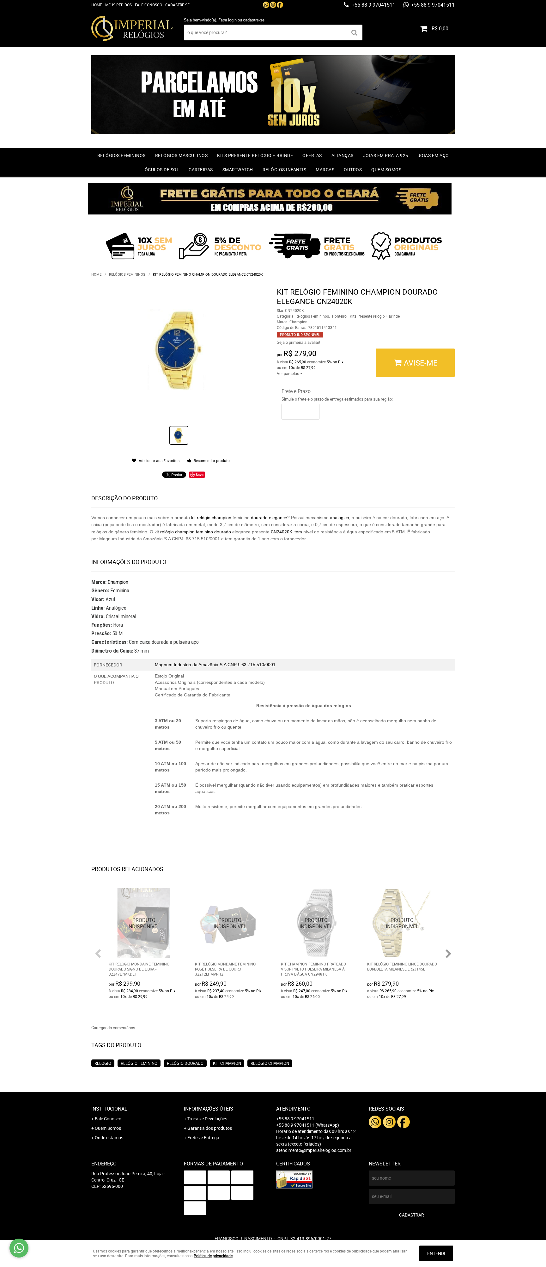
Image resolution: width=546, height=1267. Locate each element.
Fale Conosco (148, 4)
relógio (203, 517)
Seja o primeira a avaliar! (298, 342)
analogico (339, 517)
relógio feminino (139, 1063)
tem (298, 531)
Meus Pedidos (118, 4)
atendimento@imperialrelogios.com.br (313, 1150)
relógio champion (270, 1063)
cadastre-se (253, 20)
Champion (118, 582)
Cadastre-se (177, 4)
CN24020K (282, 532)
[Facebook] (280, 5)
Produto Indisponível (144, 923)
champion (221, 517)
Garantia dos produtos (209, 1128)
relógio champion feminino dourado (196, 531)
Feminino (119, 590)
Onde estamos (109, 1138)
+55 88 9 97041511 (372, 4)
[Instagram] (273, 5)
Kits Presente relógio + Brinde (255, 155)
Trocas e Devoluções (207, 1119)
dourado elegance (268, 517)
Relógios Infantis (284, 170)
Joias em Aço (433, 155)
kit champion (227, 1063)
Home (96, 4)
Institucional (109, 1108)
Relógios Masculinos (181, 155)
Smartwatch (237, 170)
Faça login (227, 20)
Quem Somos (386, 170)
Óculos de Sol (162, 170)
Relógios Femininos (121, 155)
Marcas (325, 170)
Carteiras (201, 170)
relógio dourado (185, 1063)
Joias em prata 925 (385, 155)
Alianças (342, 155)
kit (193, 517)
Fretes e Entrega (203, 1138)
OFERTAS (312, 155)
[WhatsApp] (266, 5)
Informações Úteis (208, 1108)
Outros (353, 170)
